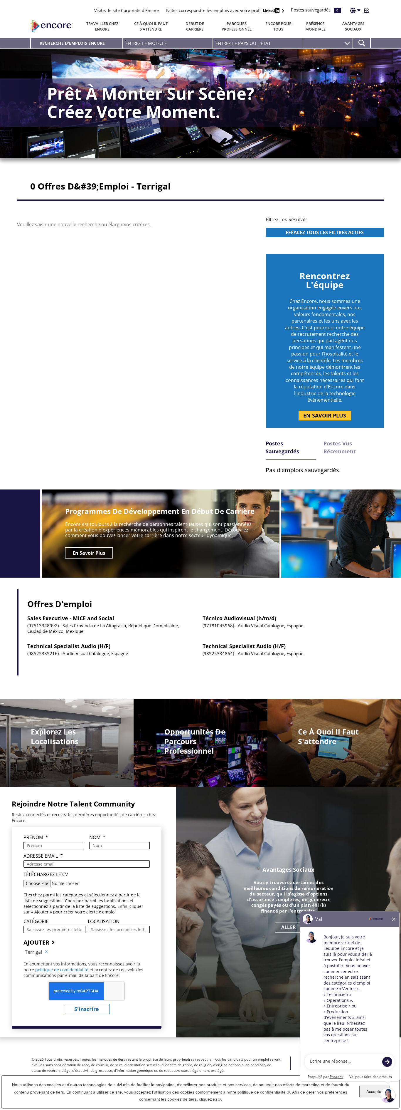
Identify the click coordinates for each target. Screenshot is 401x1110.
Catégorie (35, 921)
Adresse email (43, 856)
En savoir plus (324, 415)
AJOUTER (36, 942)
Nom (97, 837)
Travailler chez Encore (102, 26)
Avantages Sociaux (353, 26)
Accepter (374, 1091)
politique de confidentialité (62, 969)
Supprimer (46, 952)
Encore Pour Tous (278, 26)
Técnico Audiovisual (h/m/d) (239, 618)
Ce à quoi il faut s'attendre (151, 26)
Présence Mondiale (315, 26)
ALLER (288, 927)
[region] (325, 232)
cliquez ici (210, 1099)
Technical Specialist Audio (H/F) (68, 646)
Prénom (35, 837)
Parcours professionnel (237, 26)
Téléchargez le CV (45, 874)
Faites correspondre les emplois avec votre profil (214, 10)
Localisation (103, 921)
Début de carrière (195, 26)
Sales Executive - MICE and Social (70, 618)
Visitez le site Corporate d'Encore (126, 10)
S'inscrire (86, 1008)
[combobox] (258, 43)
